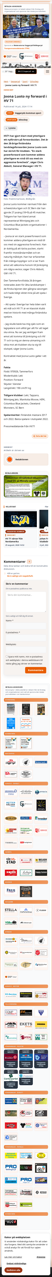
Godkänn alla (13, 1270)
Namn (9, 620)
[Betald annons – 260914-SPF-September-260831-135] (26, 723)
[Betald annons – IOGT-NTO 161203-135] (11, 1180)
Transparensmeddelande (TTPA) (16, 48)
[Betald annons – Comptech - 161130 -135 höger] (11, 1012)
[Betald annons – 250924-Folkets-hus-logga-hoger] (26, 891)
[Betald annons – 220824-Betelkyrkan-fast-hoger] (41, 964)
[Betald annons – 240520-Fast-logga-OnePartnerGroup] (26, 910)
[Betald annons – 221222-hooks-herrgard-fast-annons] (26, 774)
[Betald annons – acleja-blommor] (26, 872)
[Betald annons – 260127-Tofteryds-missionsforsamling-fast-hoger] (26, 940)
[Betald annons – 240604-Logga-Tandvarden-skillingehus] (11, 842)
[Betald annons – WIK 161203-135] (41, 1125)
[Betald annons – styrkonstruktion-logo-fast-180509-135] (11, 1037)
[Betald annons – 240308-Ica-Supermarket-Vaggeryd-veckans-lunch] (11, 762)
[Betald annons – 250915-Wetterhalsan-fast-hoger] (11, 804)
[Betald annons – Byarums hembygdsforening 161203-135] (26, 1192)
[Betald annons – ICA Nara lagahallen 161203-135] (11, 774)
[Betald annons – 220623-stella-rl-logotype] (11, 910)
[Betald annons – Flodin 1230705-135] (41, 910)
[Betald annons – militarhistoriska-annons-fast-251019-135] (11, 1155)
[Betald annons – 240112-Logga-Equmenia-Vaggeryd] (26, 952)
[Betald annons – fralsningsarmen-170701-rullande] (41, 952)
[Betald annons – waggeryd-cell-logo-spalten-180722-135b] (41, 1037)
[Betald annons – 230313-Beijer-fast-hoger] (41, 860)
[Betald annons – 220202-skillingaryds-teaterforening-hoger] (41, 1168)
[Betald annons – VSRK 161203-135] (26, 1113)
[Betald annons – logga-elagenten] (11, 872)
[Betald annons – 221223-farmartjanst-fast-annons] (41, 818)
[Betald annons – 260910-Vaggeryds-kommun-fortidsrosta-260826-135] (11, 743)
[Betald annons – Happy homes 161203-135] (41, 872)
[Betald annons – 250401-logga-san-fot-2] (41, 805)
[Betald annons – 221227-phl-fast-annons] (26, 842)
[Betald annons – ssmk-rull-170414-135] (26, 1101)
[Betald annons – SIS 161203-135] (26, 1125)
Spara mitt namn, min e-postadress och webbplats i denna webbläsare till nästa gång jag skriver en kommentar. (24, 660)
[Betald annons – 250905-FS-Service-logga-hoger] (41, 56)
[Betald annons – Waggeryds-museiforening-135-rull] (41, 1180)
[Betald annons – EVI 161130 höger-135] (26, 1012)
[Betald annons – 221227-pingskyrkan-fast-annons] (26, 964)
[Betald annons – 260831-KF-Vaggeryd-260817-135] (26, 743)
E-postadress (13, 632)
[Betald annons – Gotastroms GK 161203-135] (11, 1101)
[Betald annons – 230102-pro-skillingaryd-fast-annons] (11, 1167)
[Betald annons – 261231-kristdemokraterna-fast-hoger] (26, 1057)
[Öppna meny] (47, 71)
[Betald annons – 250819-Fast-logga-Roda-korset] (26, 860)
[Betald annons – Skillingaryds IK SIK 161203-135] (11, 1125)
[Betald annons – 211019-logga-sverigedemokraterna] (26, 1076)
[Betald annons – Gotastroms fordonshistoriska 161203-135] (41, 1155)
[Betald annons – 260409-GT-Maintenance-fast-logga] (26, 56)
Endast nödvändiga (16, 1263)
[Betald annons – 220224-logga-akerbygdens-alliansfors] (11, 952)
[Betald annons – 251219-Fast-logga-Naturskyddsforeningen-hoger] (26, 1204)
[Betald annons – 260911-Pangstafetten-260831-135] (11, 723)
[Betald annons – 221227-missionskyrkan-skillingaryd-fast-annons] (11, 964)
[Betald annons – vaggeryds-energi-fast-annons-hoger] (11, 1222)
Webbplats (11, 644)
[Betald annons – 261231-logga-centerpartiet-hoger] (11, 1077)
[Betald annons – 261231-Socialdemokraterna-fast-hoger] (11, 1057)
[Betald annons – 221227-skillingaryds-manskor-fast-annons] (41, 1192)
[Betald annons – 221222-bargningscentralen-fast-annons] (41, 994)
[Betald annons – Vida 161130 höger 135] (26, 1037)
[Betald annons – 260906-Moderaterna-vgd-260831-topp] (26, 26)
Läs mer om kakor (13, 1257)
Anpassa (41, 1257)
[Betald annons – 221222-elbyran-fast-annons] (26, 818)
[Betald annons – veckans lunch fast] (41, 762)
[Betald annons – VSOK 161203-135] (11, 1113)
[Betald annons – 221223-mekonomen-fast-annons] (26, 994)
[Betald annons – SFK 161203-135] (11, 1137)
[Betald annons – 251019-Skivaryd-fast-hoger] (26, 1167)
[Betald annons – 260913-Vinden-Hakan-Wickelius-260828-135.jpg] (11, 709)
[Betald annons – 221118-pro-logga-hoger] (26, 1180)
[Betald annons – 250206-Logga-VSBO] (11, 922)
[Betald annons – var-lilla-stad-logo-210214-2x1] (11, 860)
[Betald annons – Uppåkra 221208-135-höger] (26, 1024)
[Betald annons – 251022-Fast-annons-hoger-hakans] (11, 818)
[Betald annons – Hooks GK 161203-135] (41, 1101)
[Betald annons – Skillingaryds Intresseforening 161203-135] (11, 1204)
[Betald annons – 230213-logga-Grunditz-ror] (11, 792)
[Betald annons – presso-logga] (41, 1024)
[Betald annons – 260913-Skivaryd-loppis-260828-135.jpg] (26, 709)
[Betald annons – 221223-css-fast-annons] (26, 792)
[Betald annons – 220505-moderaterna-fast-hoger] (41, 1057)
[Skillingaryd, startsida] (26, 71)
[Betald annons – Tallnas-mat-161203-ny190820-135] (26, 762)
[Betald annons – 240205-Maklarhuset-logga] (26, 922)
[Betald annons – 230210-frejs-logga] (11, 890)
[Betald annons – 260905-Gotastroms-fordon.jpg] (41, 709)
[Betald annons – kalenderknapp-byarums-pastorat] (11, 940)
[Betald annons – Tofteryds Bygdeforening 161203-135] (11, 1192)
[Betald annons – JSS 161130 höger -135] (11, 1024)
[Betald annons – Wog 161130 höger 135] (41, 1012)
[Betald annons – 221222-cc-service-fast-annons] (11, 994)
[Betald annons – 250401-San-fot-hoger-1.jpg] (11, 830)
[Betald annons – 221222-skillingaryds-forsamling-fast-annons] (10, 56)
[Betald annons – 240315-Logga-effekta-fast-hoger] (41, 792)
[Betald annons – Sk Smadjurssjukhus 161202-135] (26, 830)
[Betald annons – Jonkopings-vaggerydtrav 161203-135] (41, 1113)
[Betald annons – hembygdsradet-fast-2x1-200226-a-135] (26, 1155)
